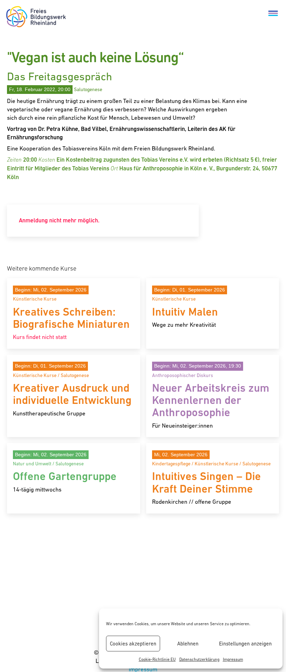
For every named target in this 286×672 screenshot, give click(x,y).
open (273, 13)
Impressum (233, 659)
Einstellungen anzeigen (245, 644)
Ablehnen (187, 644)
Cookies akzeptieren (133, 644)
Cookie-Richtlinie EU (157, 659)
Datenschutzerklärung (199, 659)
